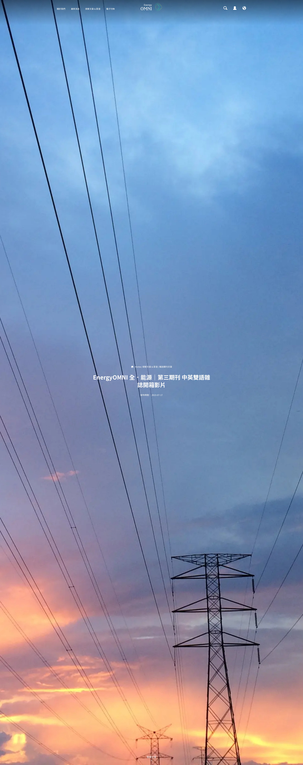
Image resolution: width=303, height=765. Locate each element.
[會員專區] (234, 8)
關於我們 (61, 9)
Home (137, 366)
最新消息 (75, 9)
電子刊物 (110, 9)
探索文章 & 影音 (92, 9)
